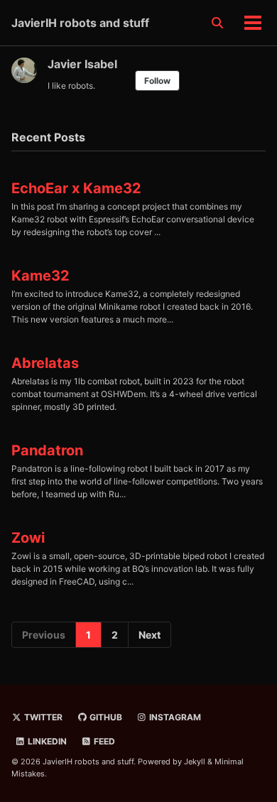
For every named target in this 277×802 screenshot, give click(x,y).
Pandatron (47, 450)
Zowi (28, 537)
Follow (157, 80)
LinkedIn (46, 741)
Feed (103, 741)
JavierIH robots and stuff (80, 23)
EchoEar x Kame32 (76, 188)
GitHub (104, 717)
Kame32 (40, 275)
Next (149, 635)
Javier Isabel (82, 64)
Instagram (174, 717)
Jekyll (194, 761)
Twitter (42, 717)
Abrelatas (45, 363)
